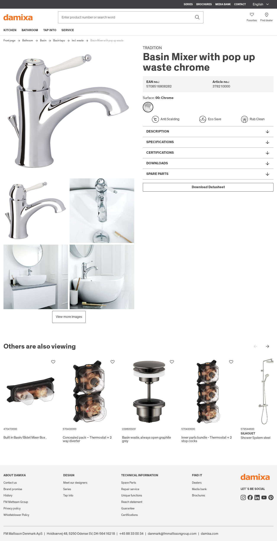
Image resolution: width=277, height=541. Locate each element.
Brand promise (12, 489)
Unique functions (131, 495)
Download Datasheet (208, 187)
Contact (240, 4)
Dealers (196, 482)
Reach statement (131, 502)
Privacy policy (12, 508)
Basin (43, 40)
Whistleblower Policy (16, 515)
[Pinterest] (271, 497)
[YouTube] (264, 497)
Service (67, 30)
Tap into (49, 30)
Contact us (10, 482)
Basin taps (59, 40)
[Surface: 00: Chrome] (148, 107)
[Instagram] (243, 497)
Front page (9, 40)
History (7, 495)
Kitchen (9, 30)
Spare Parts (128, 482)
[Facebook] (250, 497)
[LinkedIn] (257, 497)
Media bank (223, 4)
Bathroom (30, 30)
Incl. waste (78, 40)
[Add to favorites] (53, 362)
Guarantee (127, 508)
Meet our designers (75, 482)
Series (188, 4)
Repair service (130, 489)
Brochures (204, 4)
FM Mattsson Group (15, 502)
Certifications (129, 515)
